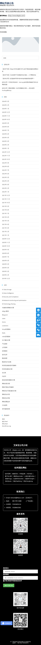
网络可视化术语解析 (8, 387)
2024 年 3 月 (5, 101)
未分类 (4, 373)
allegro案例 (5, 311)
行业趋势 (4, 405)
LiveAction (5, 326)
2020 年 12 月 (6, 239)
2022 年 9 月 (5, 163)
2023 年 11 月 (6, 116)
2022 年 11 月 (6, 155)
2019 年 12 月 (6, 278)
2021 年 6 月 (5, 217)
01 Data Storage (6, 289)
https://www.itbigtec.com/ (16, 15)
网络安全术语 (6, 394)
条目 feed (5, 421)
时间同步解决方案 (7, 369)
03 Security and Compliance (10, 297)
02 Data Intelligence (8, 293)
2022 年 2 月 (5, 188)
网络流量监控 (6, 401)
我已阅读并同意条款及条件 (13, 581)
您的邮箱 (6, 574)
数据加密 (4, 358)
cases (3, 318)
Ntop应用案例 (6, 329)
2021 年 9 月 (5, 206)
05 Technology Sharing (8, 304)
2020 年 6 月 (5, 260)
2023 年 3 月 (5, 141)
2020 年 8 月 (5, 253)
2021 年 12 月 (6, 195)
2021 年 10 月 (6, 202)
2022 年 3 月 (5, 184)
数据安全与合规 (6, 362)
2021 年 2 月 (5, 231)
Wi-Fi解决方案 (6, 340)
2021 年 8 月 (5, 210)
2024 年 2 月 (5, 105)
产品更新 (4, 344)
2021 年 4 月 (5, 224)
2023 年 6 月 (5, 134)
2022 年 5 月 (5, 177)
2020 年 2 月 (5, 275)
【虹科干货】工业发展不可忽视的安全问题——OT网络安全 (19, 75)
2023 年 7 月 (5, 130)
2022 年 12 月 (6, 152)
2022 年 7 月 (5, 170)
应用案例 (4, 351)
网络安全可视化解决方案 (9, 391)
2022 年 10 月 (6, 159)
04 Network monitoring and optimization (14, 300)
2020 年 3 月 (5, 271)
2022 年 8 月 (5, 166)
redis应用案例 (6, 336)
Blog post (5, 315)
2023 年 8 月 (5, 127)
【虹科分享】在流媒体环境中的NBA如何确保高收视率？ (18, 78)
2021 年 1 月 (5, 235)
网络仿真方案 (6, 383)
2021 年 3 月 (5, 228)
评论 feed (5, 424)
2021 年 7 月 (5, 213)
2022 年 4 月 (5, 181)
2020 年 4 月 (5, 268)
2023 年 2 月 (5, 145)
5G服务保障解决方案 (8, 307)
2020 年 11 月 (6, 242)
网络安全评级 (6, 398)
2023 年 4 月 (5, 137)
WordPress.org (6, 426)
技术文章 (4, 354)
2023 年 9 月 (5, 123)
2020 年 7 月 (5, 257)
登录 (3, 419)
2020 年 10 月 (6, 246)
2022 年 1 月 (5, 192)
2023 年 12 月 (6, 112)
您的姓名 (6, 568)
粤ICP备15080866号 (22, 643)
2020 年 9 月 (5, 249)
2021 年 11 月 (6, 199)
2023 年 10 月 (6, 119)
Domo (4, 322)
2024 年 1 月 (5, 108)
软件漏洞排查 (6, 409)
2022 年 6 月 (5, 174)
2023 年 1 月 (5, 148)
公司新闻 (4, 347)
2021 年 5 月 (5, 221)
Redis (3, 333)
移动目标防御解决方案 (8, 380)
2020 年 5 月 (5, 264)
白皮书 (4, 376)
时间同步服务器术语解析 (9, 365)
